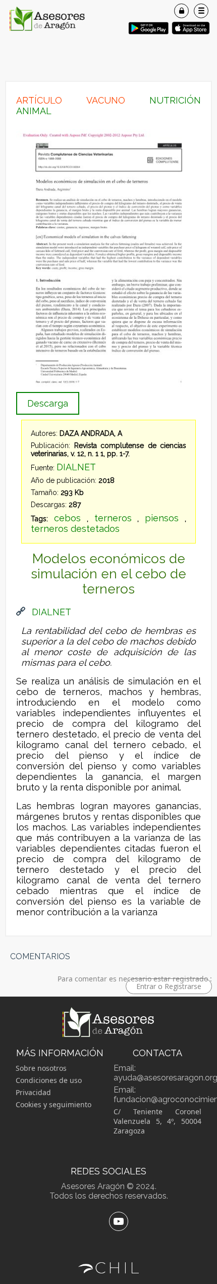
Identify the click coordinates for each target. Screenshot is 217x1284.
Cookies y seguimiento (53, 1104)
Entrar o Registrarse (168, 986)
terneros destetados (75, 528)
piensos (162, 518)
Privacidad (33, 1092)
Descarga (47, 403)
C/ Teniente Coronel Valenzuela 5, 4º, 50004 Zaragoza (157, 1121)
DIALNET (76, 467)
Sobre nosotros (41, 1068)
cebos (67, 518)
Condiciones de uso (49, 1080)
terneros (113, 518)
